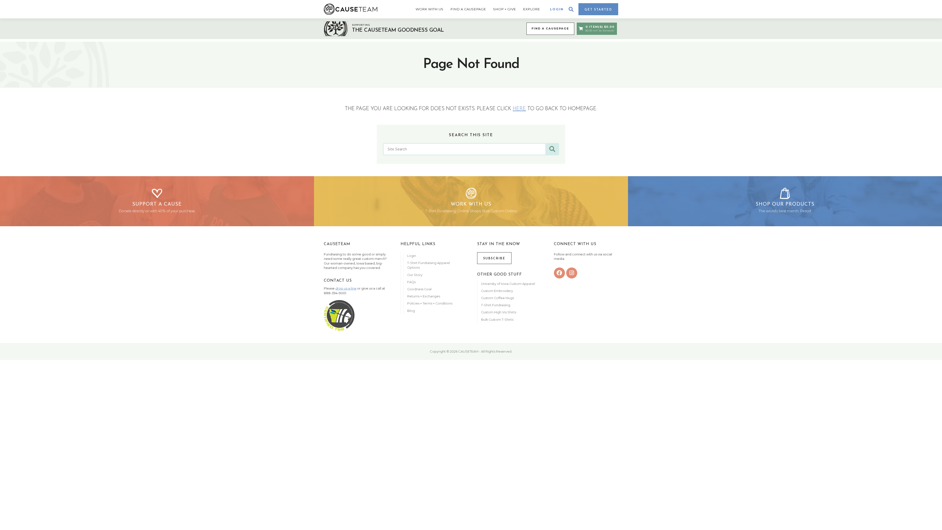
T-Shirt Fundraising (495, 305)
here (519, 108)
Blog (411, 311)
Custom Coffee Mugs (497, 298)
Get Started (598, 9)
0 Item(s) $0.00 (600, 28)
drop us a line (345, 288)
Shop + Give (504, 9)
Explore (531, 9)
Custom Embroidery (497, 291)
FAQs (411, 282)
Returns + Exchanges (423, 296)
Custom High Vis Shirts (499, 312)
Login (556, 9)
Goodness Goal (419, 289)
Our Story (414, 275)
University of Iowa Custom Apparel (508, 284)
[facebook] (559, 272)
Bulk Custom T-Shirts (497, 319)
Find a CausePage (550, 28)
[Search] (552, 149)
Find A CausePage (468, 9)
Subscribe (494, 258)
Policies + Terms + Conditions (429, 303)
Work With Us (429, 9)
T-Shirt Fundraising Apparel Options (428, 265)
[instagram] (571, 272)
